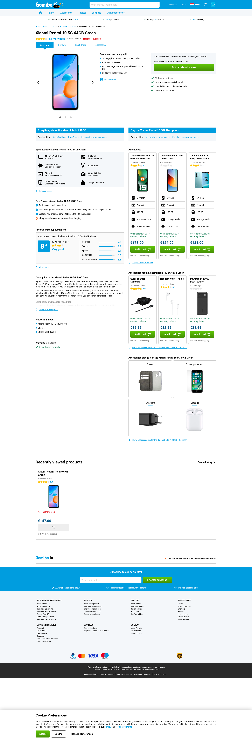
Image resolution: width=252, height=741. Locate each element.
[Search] (157, 4)
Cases (180, 604)
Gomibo (135, 625)
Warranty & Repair (44, 641)
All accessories (183, 619)
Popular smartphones (49, 600)
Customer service (116, 12)
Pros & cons (73, 137)
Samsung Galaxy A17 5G (46, 619)
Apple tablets (136, 604)
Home (38, 27)
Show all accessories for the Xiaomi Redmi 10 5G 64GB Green (159, 347)
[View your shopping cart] (212, 4)
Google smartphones (92, 614)
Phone (51, 12)
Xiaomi (54, 27)
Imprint (111, 674)
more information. (152, 669)
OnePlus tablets (137, 614)
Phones (88, 600)
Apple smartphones (91, 604)
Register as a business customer (96, 631)
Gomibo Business (90, 628)
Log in (183, 5)
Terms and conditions (142, 674)
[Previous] (38, 82)
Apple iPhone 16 (43, 606)
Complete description (48, 309)
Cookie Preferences (124, 674)
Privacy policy (136, 633)
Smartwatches (183, 617)
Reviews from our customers (94, 137)
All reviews (44, 267)
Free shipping (144, 256)
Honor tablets (136, 612)
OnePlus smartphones (92, 609)
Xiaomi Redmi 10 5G (68, 27)
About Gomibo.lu (91, 674)
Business (96, 12)
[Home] (40, 12)
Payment (40, 628)
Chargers (181, 609)
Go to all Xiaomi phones (142, 262)
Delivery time (42, 633)
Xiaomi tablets (136, 609)
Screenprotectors (184, 606)
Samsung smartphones (93, 606)
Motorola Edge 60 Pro (45, 617)
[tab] (60, 117)
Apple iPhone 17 (43, 604)
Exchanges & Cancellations (47, 639)
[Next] (92, 82)
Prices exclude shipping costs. (153, 667)
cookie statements (123, 727)
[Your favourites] (205, 4)
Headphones (183, 614)
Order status (41, 631)
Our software (136, 631)
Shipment (40, 636)
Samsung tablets (137, 606)
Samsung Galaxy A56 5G (46, 612)
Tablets (82, 12)
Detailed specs (45, 191)
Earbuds (181, 612)
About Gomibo (136, 628)
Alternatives (151, 137)
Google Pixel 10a (43, 614)
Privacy (103, 674)
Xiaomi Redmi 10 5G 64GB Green (92, 27)
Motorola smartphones (93, 612)
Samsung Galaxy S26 (45, 609)
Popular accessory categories (185, 137)
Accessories (66, 12)
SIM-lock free (110, 80)
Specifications (59, 137)
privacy (107, 727)
